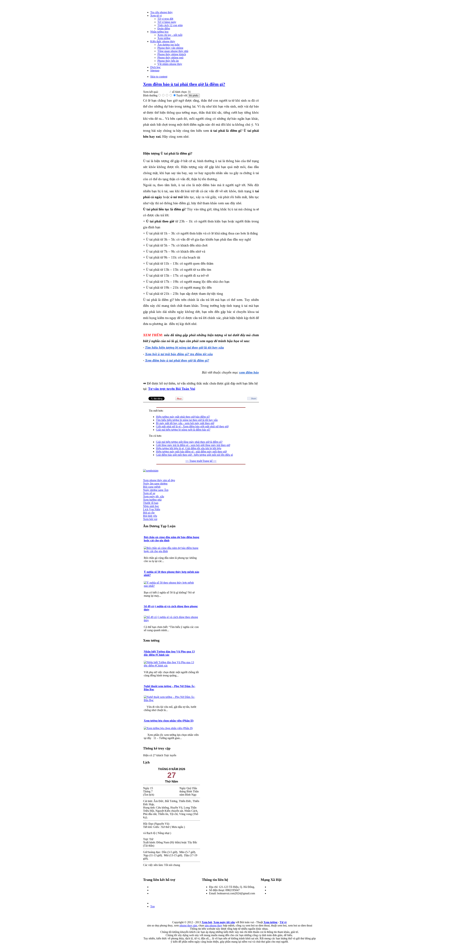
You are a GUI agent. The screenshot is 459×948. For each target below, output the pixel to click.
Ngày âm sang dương (155, 483)
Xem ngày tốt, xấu (153, 496)
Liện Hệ (155, 890)
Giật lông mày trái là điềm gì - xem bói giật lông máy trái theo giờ (193, 445)
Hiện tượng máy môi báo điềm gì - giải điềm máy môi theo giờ (191, 451)
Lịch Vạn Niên (151, 509)
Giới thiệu (156, 886)
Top (152, 906)
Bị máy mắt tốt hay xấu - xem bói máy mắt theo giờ (185, 423)
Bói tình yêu (150, 515)
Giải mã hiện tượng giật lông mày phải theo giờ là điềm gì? (189, 441)
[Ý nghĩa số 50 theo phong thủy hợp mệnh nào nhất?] (171, 585)
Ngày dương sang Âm (155, 490)
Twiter (271, 890)
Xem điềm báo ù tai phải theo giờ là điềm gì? (184, 84)
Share (253, 398)
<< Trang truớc (193, 460)
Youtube (272, 893)
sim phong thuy (213, 925)
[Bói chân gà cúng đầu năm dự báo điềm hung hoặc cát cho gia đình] (171, 551)
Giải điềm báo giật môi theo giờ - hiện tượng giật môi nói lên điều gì (194, 454)
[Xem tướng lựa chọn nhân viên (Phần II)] (169, 728)
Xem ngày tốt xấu (224, 922)
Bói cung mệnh (151, 486)
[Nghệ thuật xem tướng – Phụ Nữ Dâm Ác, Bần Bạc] (171, 700)
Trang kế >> (209, 460)
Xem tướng (270, 922)
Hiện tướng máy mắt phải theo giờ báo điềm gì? (183, 416)
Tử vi (283, 922)
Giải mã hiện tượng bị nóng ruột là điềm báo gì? (183, 429)
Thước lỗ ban (150, 502)
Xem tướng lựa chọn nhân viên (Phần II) (168, 720)
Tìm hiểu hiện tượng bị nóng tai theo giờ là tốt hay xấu (187, 419)
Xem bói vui (150, 519)
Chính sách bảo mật (161, 893)
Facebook (273, 886)
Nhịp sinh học (151, 506)
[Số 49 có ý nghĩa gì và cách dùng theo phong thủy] (171, 620)
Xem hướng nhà (152, 499)
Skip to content (158, 76)
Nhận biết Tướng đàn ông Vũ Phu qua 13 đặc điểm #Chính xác (169, 653)
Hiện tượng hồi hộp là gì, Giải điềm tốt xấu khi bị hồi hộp (188, 448)
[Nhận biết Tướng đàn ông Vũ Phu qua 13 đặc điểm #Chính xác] (171, 665)
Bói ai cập (149, 512)
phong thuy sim (188, 925)
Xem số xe (149, 493)
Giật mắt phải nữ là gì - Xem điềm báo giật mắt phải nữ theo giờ (192, 426)
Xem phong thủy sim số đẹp (159, 480)
